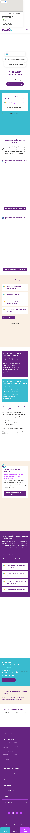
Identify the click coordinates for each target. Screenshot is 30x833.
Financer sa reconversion (10, 754)
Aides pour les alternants (10, 742)
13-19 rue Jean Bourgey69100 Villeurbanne (7, 16)
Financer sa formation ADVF (10, 751)
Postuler (15, 831)
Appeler (25, 831)
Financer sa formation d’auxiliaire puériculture (12, 758)
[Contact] (5, 829)
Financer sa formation (8, 739)
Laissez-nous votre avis (8, 699)
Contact (5, 831)
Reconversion (7, 785)
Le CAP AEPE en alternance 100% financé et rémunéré (15, 746)
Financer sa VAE (7, 763)
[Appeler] (25, 829)
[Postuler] (15, 829)
